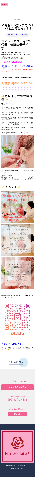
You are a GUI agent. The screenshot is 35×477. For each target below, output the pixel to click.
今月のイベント (12, 34)
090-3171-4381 (17, 399)
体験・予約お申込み (17, 387)
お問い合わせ (17, 414)
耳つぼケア (23, 34)
